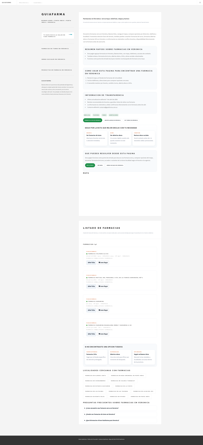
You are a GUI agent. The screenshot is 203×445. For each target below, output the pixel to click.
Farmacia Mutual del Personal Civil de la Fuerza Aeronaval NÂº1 (115, 277)
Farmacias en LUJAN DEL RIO (143, 391)
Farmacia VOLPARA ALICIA (98, 253)
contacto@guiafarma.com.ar (108, 107)
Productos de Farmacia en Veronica (57, 70)
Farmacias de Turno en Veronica (55, 48)
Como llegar (104, 262)
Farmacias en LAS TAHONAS (118, 391)
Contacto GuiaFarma (103, 439)
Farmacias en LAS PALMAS (94, 391)
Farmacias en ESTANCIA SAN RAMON (97, 386)
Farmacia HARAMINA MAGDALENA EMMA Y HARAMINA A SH (110, 325)
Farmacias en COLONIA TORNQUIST (123, 380)
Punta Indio (59, 20)
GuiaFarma (6, 2)
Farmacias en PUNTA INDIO (140, 396)
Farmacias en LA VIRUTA (123, 386)
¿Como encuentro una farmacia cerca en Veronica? (102, 408)
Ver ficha (92, 262)
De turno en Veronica (131, 120)
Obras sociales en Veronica (115, 165)
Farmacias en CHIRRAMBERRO (95, 380)
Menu (200, 2)
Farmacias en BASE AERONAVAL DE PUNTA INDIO (127, 375)
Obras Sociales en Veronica (53, 59)
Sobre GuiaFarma (83, 439)
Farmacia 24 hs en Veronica (93, 120)
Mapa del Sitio (112, 439)
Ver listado (90, 165)
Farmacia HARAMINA (96, 301)
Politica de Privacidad (92, 439)
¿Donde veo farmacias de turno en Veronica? (100, 414)
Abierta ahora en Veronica (113, 120)
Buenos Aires (47, 20)
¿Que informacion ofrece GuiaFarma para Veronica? (102, 420)
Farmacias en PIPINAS (117, 396)
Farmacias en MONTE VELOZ (95, 396)
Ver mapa (100, 165)
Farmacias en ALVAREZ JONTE (95, 375)
